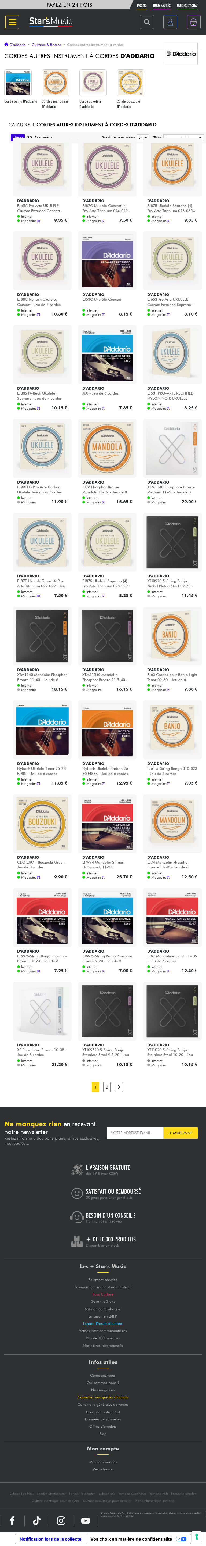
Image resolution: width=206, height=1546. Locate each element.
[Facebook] (12, 1520)
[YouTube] (85, 1520)
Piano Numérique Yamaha (154, 1501)
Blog (102, 1434)
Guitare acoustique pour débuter (107, 1501)
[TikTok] (37, 1520)
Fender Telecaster (82, 1494)
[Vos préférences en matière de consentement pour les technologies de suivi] (197, 1536)
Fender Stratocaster (51, 1494)
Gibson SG (107, 1494)
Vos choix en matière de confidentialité (131, 1539)
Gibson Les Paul (22, 1494)
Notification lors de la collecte (51, 1539)
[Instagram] (61, 1520)
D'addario (18, 44)
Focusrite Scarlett (183, 1494)
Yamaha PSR (158, 1494)
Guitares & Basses (46, 44)
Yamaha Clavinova (132, 1494)
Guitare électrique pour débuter (55, 1501)
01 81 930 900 (111, 1221)
